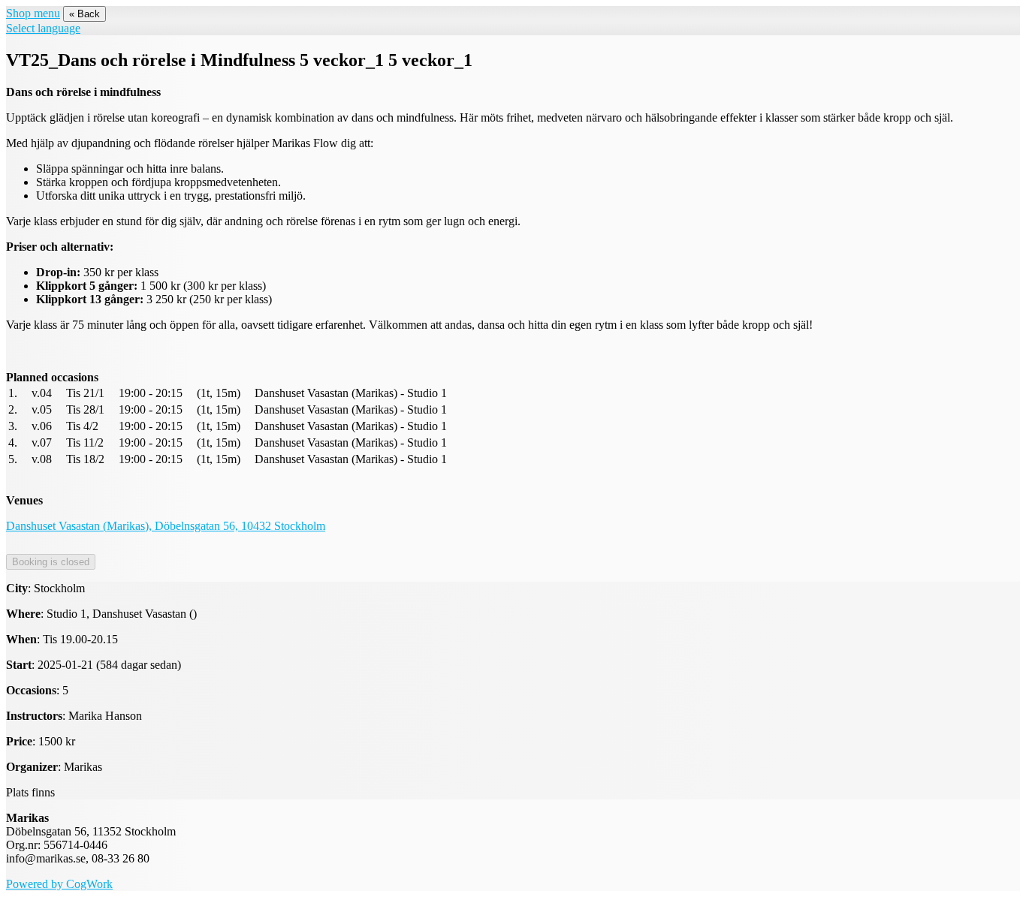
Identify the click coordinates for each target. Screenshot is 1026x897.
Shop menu (33, 13)
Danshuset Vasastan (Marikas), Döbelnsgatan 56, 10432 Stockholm (165, 525)
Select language (43, 28)
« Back (84, 14)
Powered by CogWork (59, 883)
